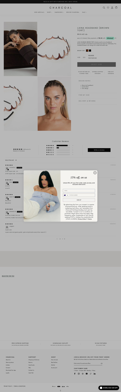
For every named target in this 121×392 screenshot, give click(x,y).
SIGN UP (79, 200)
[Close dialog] (95, 172)
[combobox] (66, 195)
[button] (108, 388)
